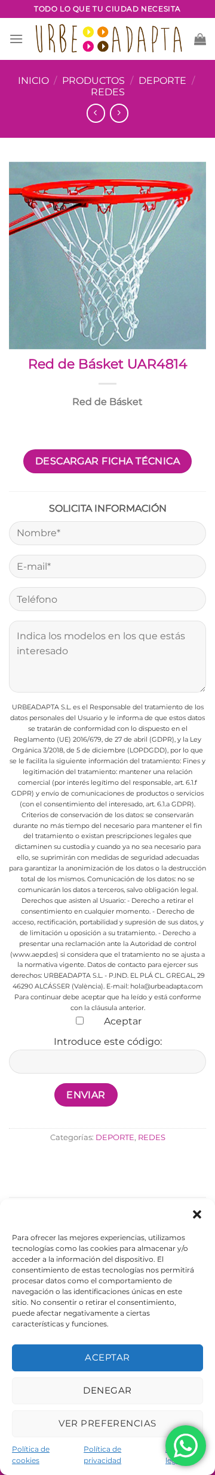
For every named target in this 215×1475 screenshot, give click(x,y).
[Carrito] (200, 39)
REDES (108, 92)
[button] (197, 1214)
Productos (93, 80)
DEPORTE (162, 80)
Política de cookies (31, 1454)
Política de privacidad (102, 1454)
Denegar (107, 1390)
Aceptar (107, 1357)
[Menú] (16, 38)
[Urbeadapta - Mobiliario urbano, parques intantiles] (108, 39)
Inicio (33, 80)
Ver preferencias (107, 1423)
